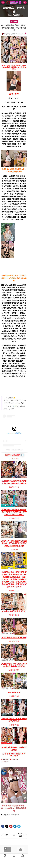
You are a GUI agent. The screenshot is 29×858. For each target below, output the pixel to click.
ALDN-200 (14, 614)
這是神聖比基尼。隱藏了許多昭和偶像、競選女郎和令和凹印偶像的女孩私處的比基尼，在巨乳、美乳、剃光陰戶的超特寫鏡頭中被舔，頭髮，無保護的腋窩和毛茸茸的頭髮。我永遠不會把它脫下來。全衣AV (14, 579)
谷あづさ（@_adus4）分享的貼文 (14, 449)
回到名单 (13, 834)
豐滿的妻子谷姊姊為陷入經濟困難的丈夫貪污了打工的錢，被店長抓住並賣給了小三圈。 (14, 512)
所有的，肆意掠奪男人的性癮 (13, 611)
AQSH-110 (14, 487)
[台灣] (7, 850)
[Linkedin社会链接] (15, 826)
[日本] (20, 850)
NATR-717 (14, 590)
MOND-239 (14, 669)
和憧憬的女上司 (14, 692)
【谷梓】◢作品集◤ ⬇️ (14, 454)
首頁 (9, 15)
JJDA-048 (14, 458)
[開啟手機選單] (2, 2)
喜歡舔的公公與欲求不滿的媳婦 (14, 637)
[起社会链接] (10, 826)
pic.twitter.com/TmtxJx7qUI (14, 403)
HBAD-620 (14, 724)
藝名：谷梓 (14, 93)
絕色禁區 (7, 34)
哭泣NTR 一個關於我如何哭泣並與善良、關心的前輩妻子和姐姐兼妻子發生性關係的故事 (14, 543)
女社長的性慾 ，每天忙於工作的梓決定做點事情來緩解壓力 (14, 664)
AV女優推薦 (16, 15)
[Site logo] (14, 2)
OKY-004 (14, 549)
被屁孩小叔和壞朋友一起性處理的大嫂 (14, 748)
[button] (2, 792)
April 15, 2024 (9, 409)
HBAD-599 (14, 696)
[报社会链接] (19, 826)
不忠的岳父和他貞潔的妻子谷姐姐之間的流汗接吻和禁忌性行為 (14, 482)
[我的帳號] (24, 2)
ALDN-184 (14, 641)
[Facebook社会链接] (2, 826)
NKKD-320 (14, 518)
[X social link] (6, 826)
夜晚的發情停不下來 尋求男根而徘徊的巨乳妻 (14, 719)
